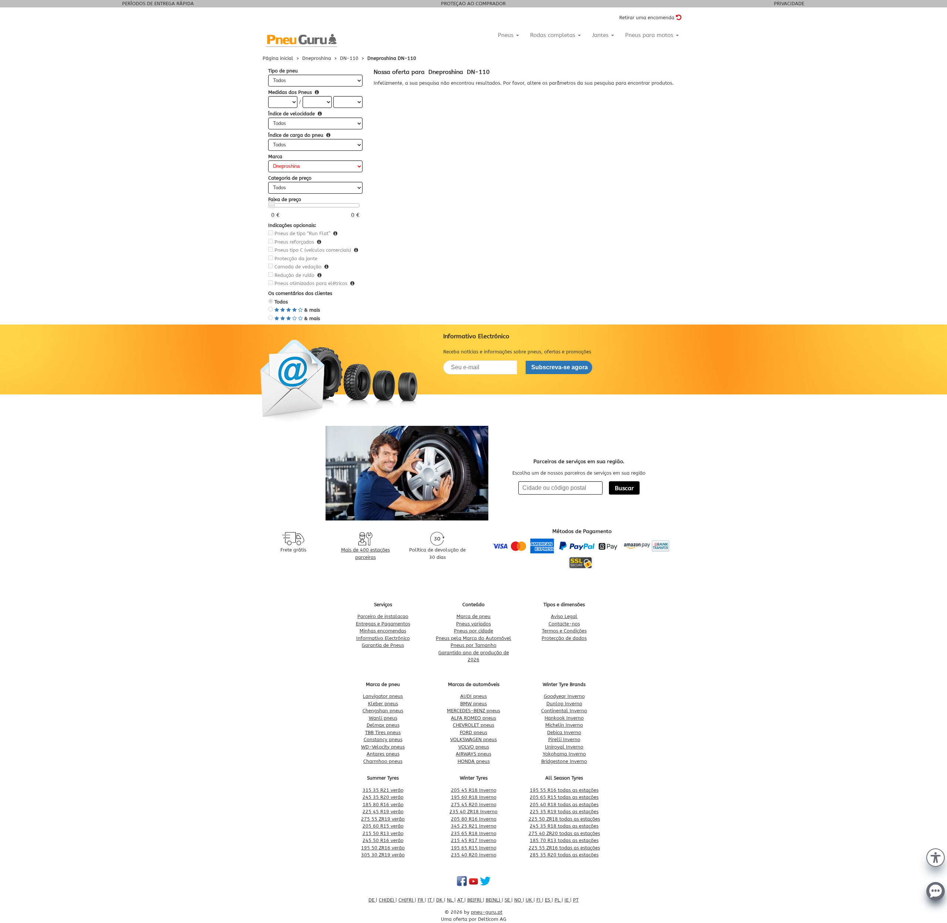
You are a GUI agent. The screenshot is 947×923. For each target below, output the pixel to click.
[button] (935, 857)
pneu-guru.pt (486, 912)
